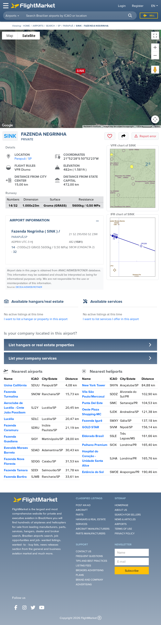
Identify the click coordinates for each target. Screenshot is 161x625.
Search (50, 25)
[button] (129, 15)
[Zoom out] (155, 55)
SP (59, 25)
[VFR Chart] (132, 178)
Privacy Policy (124, 533)
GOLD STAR (90, 427)
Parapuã (68, 25)
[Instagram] (24, 607)
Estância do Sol (93, 472)
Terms (157, 126)
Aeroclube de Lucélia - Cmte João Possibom (15, 407)
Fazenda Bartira (15, 476)
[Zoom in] (155, 47)
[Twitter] (33, 607)
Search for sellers (128, 514)
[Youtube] (41, 607)
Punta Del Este (92, 403)
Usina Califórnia (15, 385)
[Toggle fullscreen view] (155, 36)
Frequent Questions (89, 556)
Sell (152, 15)
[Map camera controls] (155, 119)
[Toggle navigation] (6, 5)
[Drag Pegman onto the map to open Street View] (155, 70)
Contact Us (83, 551)
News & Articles (125, 519)
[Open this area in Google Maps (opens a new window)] (7, 125)
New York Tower (93, 385)
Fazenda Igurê (92, 420)
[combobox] (79, 15)
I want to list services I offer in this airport (111, 319)
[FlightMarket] (33, 6)
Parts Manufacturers (90, 533)
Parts (79, 514)
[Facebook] (15, 607)
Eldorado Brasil (93, 436)
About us (121, 509)
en (153, 5)
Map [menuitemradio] (9, 36)
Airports (38, 25)
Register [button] (137, 5)
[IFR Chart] (132, 247)
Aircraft (82, 509)
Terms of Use (123, 528)
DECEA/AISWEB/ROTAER (29, 287)
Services (81, 524)
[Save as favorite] (109, 136)
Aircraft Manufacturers (93, 528)
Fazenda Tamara (16, 470)
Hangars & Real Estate (91, 519)
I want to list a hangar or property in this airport (36, 319)
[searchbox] (79, 15)
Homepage (121, 505)
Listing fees (83, 565)
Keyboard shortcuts (92, 126)
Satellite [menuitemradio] (28, 36)
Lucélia (9, 419)
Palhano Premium (94, 444)
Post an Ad (83, 505)
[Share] (123, 136)
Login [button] (122, 5)
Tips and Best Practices (91, 560)
